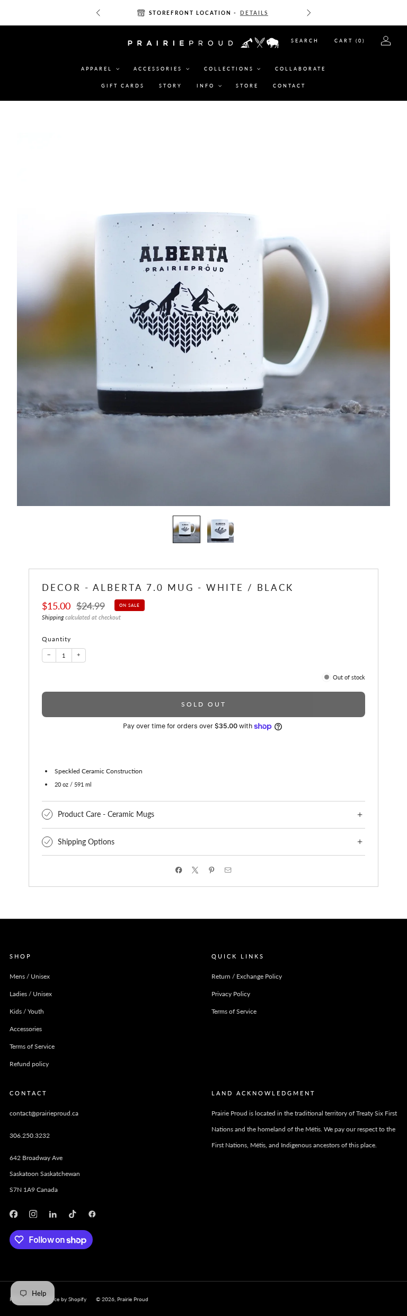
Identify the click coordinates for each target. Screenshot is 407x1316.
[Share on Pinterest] (212, 870)
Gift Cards (123, 86)
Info (206, 86)
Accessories (158, 69)
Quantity (56, 639)
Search (305, 40)
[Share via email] (228, 870)
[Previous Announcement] (98, 13)
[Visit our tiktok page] (72, 1214)
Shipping (53, 617)
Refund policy (29, 1064)
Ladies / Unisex (31, 994)
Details (254, 13)
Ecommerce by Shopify (59, 1299)
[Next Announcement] (309, 13)
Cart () (349, 40)
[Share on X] (195, 870)
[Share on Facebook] (179, 870)
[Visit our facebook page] (13, 1214)
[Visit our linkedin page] (53, 1214)
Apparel (96, 69)
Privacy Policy (230, 994)
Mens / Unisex (30, 976)
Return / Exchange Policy (246, 976)
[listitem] (203, 12)
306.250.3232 (30, 1135)
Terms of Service (32, 1046)
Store (247, 86)
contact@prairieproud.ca (44, 1113)
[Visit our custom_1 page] (92, 1214)
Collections (229, 69)
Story (170, 86)
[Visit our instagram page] (33, 1214)
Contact (289, 86)
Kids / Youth (27, 1011)
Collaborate (300, 69)
